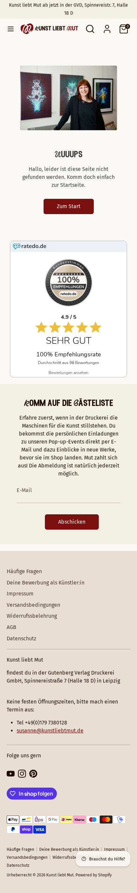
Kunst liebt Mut (59, 875)
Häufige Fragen (24, 571)
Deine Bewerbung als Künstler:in (45, 582)
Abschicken (71, 522)
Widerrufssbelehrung (32, 616)
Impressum (20, 593)
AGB (11, 627)
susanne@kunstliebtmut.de (50, 730)
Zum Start (68, 206)
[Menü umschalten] (8, 29)
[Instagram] (22, 774)
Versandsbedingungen (33, 605)
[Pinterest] (33, 774)
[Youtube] (11, 774)
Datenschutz (21, 638)
